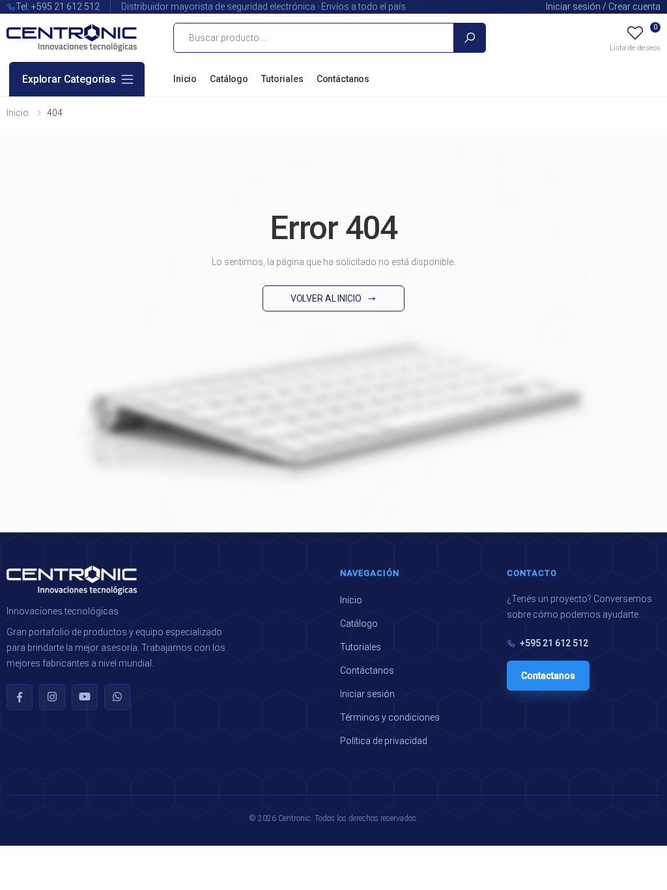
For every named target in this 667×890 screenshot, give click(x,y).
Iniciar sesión (367, 694)
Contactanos (548, 675)
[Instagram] (52, 697)
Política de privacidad (383, 741)
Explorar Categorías (69, 79)
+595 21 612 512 (554, 643)
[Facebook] (20, 697)
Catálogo (229, 79)
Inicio (185, 79)
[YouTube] (85, 697)
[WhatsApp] (117, 697)
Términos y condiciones (390, 717)
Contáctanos (343, 79)
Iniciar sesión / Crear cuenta (603, 6)
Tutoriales (282, 79)
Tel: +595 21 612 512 (58, 6)
